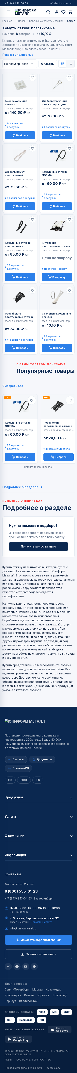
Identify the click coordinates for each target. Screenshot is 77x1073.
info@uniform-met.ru (61, 3)
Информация (15, 855)
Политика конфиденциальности (23, 1067)
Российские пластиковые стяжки (19, 315)
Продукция (14, 797)
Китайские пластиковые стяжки (56, 244)
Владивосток (28, 1001)
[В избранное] (32, 77)
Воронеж (43, 995)
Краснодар (53, 989)
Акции (8, 1059)
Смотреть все (12, 385)
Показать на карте (41, 922)
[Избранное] (63, 12)
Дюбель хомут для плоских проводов (54, 102)
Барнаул (10, 1001)
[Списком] (70, 63)
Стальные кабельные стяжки (56, 315)
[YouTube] (25, 966)
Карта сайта (54, 1067)
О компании (14, 836)
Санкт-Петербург (17, 989)
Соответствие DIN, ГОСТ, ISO (33, 1059)
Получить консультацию (38, 546)
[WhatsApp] (17, 966)
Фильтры (47, 63)
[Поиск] (48, 12)
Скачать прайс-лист (41, 954)
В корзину (59, 277)
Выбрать (22, 135)
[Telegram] (8, 966)
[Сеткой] (62, 63)
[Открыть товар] (20, 85)
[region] (38, 428)
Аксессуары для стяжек (16, 102)
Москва (37, 989)
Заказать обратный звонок (41, 940)
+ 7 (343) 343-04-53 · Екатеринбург (29, 898)
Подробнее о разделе (20, 487)
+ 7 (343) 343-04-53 (16, 3)
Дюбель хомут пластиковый (15, 173)
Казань (29, 995)
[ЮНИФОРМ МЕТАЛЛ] (28, 12)
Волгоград (60, 995)
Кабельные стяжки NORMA (55, 173)
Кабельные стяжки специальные (18, 244)
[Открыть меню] (9, 12)
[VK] (34, 966)
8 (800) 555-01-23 (21, 891)
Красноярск (13, 995)
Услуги (10, 816)
